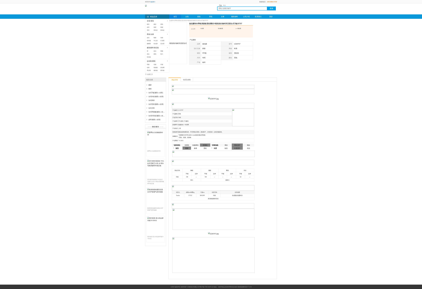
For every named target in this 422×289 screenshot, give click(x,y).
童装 (199, 16)
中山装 (156, 40)
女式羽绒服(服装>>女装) (156, 112)
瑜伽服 (156, 67)
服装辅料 (234, 16)
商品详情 (175, 80)
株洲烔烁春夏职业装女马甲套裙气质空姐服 (155, 209)
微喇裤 (149, 43)
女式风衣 (151, 100)
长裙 (161, 64)
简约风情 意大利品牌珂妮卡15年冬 (155, 237)
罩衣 (148, 30)
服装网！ (153, 2)
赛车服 (162, 70)
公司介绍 (246, 16)
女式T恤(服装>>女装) (155, 92)
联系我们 (258, 16)
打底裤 (162, 40)
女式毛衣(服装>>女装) (156, 104)
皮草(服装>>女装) (154, 119)
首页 (175, 16)
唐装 (161, 24)
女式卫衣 (151, 108)
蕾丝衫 (156, 30)
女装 (187, 16)
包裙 (155, 64)
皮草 (148, 27)
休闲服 (149, 40)
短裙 (148, 67)
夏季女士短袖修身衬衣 (154, 151)
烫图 (161, 51)
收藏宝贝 (150, 74)
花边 (148, 54)
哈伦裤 (156, 43)
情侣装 (149, 57)
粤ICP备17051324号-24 (206, 287)
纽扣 (155, 51)
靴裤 (155, 37)
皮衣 (148, 37)
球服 (148, 64)
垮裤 (161, 37)
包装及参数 (187, 79)
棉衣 (148, 24)
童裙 (161, 27)
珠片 (161, 54)
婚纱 (155, 24)
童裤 (155, 27)
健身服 (156, 70)
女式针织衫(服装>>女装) (156, 116)
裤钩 (155, 54)
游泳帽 (162, 67)
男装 (210, 16)
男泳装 (149, 70)
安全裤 (162, 43)
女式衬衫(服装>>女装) (156, 96)
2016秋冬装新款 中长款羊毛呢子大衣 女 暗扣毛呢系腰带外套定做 (155, 181)
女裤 (222, 16)
